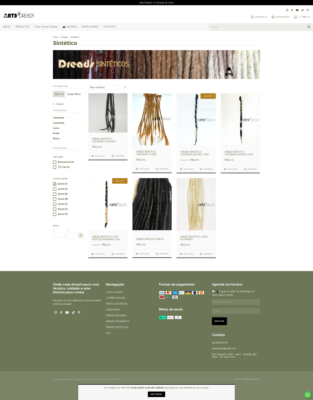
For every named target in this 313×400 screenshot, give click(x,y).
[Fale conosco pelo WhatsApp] (307, 394)
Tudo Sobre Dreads (46, 26)
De (54, 230)
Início (56, 37)
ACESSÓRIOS (113, 309)
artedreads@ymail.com (224, 348)
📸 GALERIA (70, 26)
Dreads (64, 37)
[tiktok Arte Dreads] (302, 10)
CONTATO (110, 26)
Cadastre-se (261, 17)
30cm (57, 94)
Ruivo (56, 138)
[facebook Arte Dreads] (292, 10)
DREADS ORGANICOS (117, 321)
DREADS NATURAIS (116, 315)
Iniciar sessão (282, 17)
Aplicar (80, 235)
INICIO (7, 26)
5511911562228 (219, 342)
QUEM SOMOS (90, 26)
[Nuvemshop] (247, 379)
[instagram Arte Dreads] (287, 10)
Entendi (156, 394)
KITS (108, 333)
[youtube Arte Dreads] (297, 10)
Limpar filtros (74, 94)
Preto (56, 133)
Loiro (56, 128)
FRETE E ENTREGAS (116, 303)
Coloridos (58, 123)
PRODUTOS (22, 26)
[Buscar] (309, 27)
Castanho (58, 117)
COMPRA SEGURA (115, 298)
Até (67, 230)
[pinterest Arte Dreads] (308, 10)
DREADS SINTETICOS (117, 327)
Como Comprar (114, 292)
